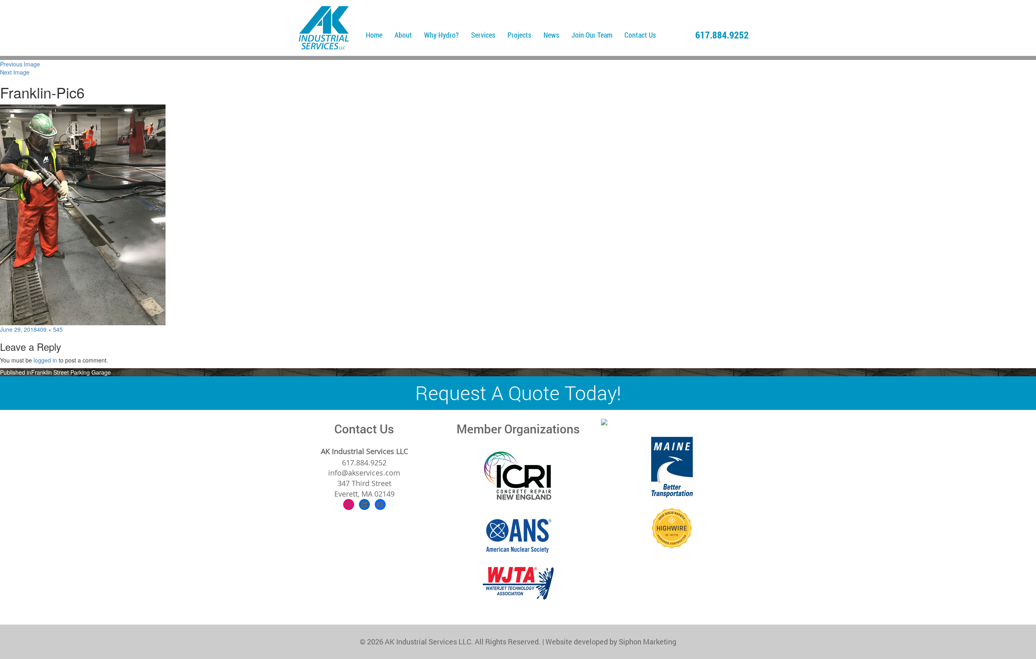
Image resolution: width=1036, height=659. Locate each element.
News (551, 35)
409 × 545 (50, 329)
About (403, 35)
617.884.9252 (722, 34)
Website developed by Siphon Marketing (611, 641)
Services (483, 35)
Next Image (15, 72)
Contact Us (640, 35)
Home (374, 35)
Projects (519, 35)
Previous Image (20, 64)
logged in (45, 360)
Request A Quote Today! (518, 392)
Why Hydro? (441, 35)
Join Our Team (591, 35)
